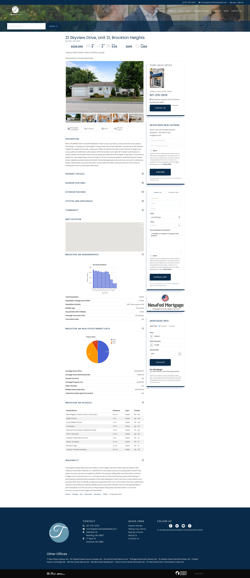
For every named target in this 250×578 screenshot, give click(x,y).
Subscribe (160, 172)
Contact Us (160, 108)
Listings (75, 494)
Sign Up (240, 2)
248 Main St (95, 534)
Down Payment (155, 341)
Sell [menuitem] (188, 11)
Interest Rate (154, 350)
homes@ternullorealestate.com (213, 2)
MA (81, 494)
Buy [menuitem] (180, 11)
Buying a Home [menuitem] (135, 532)
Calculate (160, 362)
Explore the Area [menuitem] (201, 11)
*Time (152, 222)
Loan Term (153, 326)
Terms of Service (159, 285)
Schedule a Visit (173, 192)
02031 (105, 494)
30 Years (164, 326)
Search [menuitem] (171, 11)
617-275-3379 (189, 2)
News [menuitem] (226, 11)
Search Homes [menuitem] (135, 525)
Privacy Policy (167, 164)
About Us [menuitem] (217, 11)
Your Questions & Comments (160, 230)
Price (151, 332)
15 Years (172, 326)
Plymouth (88, 494)
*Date (152, 214)
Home (67, 494)
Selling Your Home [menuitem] (137, 529)
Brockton (97, 494)
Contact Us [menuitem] (236, 11)
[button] (53, 26)
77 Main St (94, 540)
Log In (234, 2)
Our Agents (175, 105)
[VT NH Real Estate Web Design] (181, 573)
